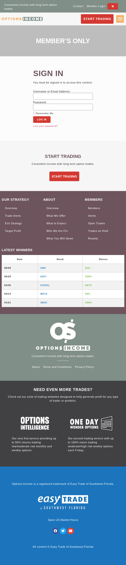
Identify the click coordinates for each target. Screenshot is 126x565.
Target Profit (13, 231)
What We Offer (55, 215)
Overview (11, 208)
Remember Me (44, 113)
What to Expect (56, 223)
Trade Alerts (13, 215)
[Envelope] (70, 531)
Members (94, 208)
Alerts (92, 215)
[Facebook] (55, 531)
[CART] (112, 6)
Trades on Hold (98, 231)
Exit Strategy (13, 223)
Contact (78, 6)
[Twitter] (63, 531)
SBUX (43, 302)
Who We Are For (57, 231)
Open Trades (96, 223)
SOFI (43, 276)
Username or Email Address (51, 91)
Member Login (96, 6)
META (43, 293)
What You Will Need (59, 238)
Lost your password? (45, 126)
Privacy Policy (84, 367)
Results (93, 238)
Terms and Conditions (57, 367)
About (36, 367)
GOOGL (45, 285)
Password (39, 102)
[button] (120, 19)
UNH (43, 268)
